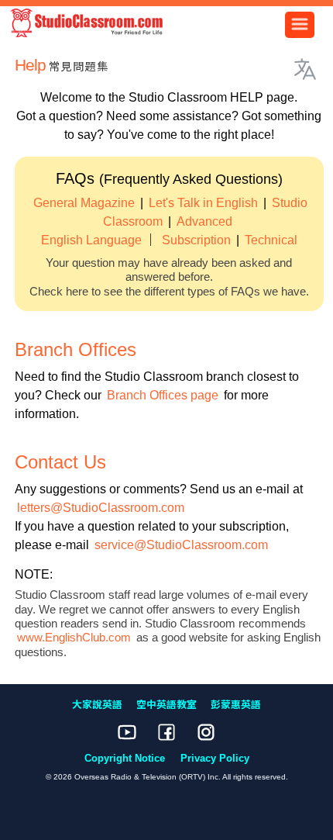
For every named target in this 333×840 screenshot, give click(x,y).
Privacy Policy (214, 758)
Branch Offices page (162, 395)
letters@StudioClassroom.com (100, 507)
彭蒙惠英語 (236, 704)
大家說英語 (97, 704)
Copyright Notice (124, 758)
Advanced (204, 221)
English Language (91, 240)
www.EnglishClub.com (74, 637)
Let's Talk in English (203, 202)
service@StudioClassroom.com (181, 544)
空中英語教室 (166, 704)
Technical (271, 240)
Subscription (196, 240)
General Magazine (84, 202)
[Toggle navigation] (299, 25)
